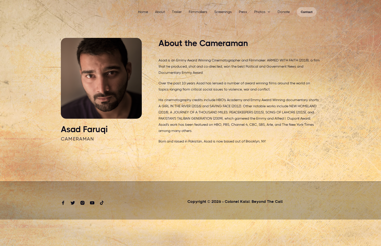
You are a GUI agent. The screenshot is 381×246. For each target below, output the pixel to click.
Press (243, 12)
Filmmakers (198, 12)
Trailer (177, 12)
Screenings (223, 12)
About (160, 12)
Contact (307, 12)
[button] (262, 12)
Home (143, 12)
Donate (284, 12)
